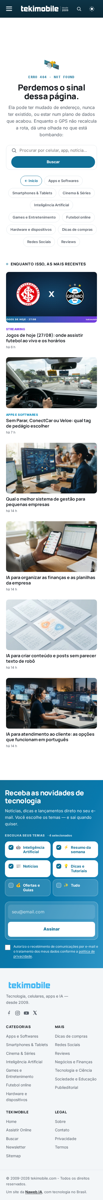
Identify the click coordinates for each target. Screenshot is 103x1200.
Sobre (60, 1121)
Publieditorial (66, 1087)
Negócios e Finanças (73, 1061)
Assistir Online (18, 1130)
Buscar (53, 161)
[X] (34, 1013)
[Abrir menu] (9, 8)
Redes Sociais (39, 242)
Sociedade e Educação (75, 1079)
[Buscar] (79, 9)
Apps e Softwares (63, 180)
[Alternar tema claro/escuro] (92, 9)
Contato (62, 1130)
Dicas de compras (77, 229)
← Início (31, 180)
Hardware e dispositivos (31, 229)
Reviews (68, 242)
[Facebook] (9, 1013)
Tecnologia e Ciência (73, 1070)
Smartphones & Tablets (32, 193)
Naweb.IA (33, 1192)
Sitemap (13, 1155)
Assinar (51, 929)
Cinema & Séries (77, 193)
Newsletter (16, 1147)
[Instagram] (17, 1013)
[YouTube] (26, 1013)
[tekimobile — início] (44, 8)
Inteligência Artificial (51, 205)
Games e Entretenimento (34, 217)
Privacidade (65, 1138)
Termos (61, 1147)
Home (11, 1121)
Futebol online (78, 217)
